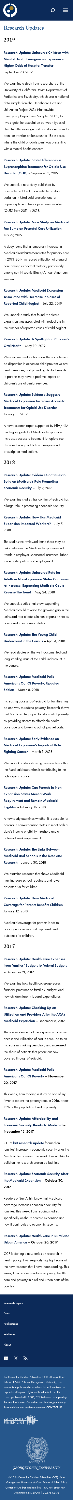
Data (7, 1313)
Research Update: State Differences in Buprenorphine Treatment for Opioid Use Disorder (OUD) (35, 166)
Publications (11, 1323)
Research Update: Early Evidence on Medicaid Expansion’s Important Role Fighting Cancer (32, 745)
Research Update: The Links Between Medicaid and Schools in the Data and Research (33, 856)
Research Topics (13, 1303)
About (7, 1344)
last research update (28, 1143)
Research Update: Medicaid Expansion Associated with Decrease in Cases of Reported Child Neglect (33, 297)
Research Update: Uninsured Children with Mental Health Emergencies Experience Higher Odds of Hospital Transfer (36, 59)
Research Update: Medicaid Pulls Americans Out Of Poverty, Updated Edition (31, 683)
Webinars (9, 1334)
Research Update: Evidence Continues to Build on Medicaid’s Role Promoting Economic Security (34, 481)
